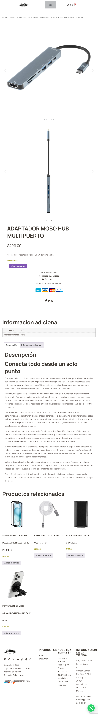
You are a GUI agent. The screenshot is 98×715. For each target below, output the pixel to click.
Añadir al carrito (18, 266)
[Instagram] (9, 659)
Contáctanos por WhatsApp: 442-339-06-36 (83, 699)
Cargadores (32, 17)
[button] (5, 70)
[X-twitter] (13, 659)
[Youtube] (17, 659)
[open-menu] (50, 5)
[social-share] (46, 300)
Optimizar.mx (18, 675)
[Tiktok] (21, 659)
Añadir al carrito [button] (11, 562)
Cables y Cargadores (17, 17)
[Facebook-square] (5, 659)
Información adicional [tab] (31, 345)
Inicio (4, 17)
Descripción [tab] (11, 345)
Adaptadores (43, 17)
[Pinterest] (26, 659)
